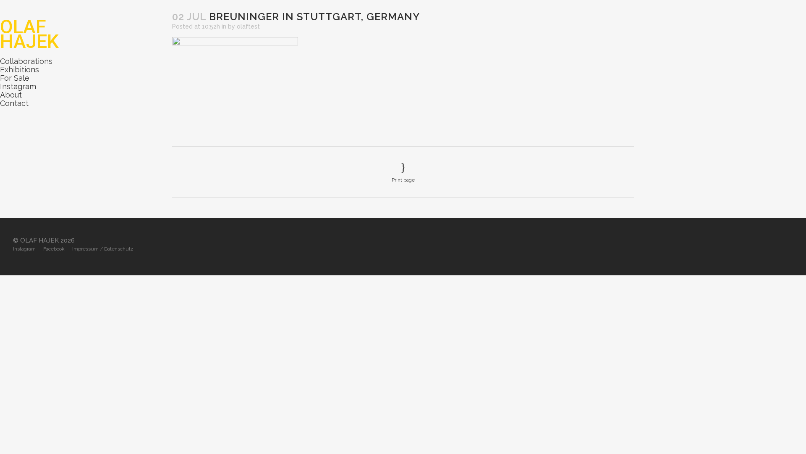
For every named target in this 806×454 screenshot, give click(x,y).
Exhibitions (19, 69)
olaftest (248, 26)
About (11, 94)
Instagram (18, 86)
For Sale (14, 78)
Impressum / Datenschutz (102, 249)
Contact (14, 103)
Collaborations (26, 61)
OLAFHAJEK (29, 34)
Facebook (54, 249)
